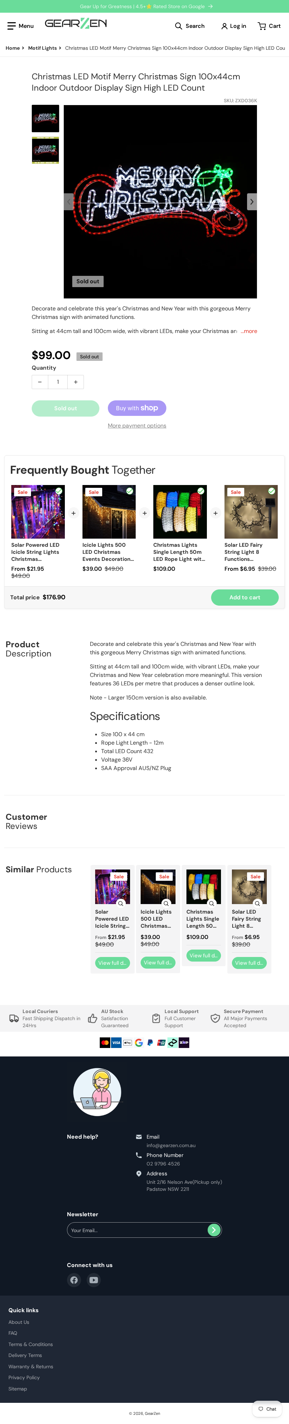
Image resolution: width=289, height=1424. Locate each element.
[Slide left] (69, 201)
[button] (20, 26)
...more (249, 331)
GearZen (152, 1413)
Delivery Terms (25, 1355)
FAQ (12, 1333)
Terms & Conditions (30, 1344)
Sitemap (17, 1389)
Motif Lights (42, 48)
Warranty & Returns (30, 1366)
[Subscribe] (214, 1230)
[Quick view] (121, 904)
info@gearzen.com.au (171, 1145)
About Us (18, 1322)
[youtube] (94, 1280)
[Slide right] (252, 201)
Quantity (44, 367)
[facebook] (74, 1280)
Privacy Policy (24, 1377)
